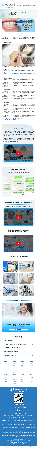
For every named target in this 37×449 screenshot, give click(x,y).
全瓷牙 (23, 363)
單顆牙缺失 (6, 367)
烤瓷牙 (23, 367)
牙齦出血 (14, 377)
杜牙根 (6, 381)
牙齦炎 (14, 379)
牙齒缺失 (31, 381)
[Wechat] (18, 447)
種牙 (6, 363)
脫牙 (6, 379)
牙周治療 (14, 374)
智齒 (6, 377)
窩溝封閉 (22, 381)
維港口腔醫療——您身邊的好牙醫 (12, 119)
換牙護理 (22, 379)
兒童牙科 (22, 374)
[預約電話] (6, 447)
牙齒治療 (5, 374)
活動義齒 (22, 365)
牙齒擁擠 (31, 367)
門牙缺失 (5, 365)
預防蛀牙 (22, 377)
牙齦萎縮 (14, 381)
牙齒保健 (31, 374)
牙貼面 (14, 372)
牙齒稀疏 (31, 365)
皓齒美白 (14, 363)
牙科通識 (22, 33)
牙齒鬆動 (14, 383)
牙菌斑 (14, 367)
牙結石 (14, 365)
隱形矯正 (31, 363)
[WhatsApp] (31, 447)
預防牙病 (31, 379)
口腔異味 (31, 377)
